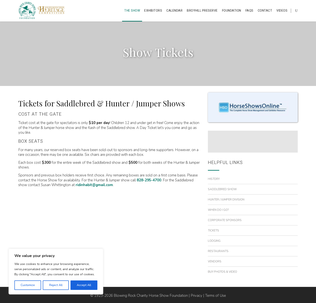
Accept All (84, 285)
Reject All (56, 285)
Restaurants (218, 251)
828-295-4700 (149, 180)
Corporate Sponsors (225, 220)
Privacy (196, 295)
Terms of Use (215, 295)
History (214, 179)
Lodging (214, 241)
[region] (56, 271)
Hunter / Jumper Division (226, 200)
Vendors (214, 261)
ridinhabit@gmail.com (94, 184)
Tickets (213, 231)
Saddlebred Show (222, 189)
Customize (28, 285)
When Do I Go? (218, 210)
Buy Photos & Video (222, 272)
